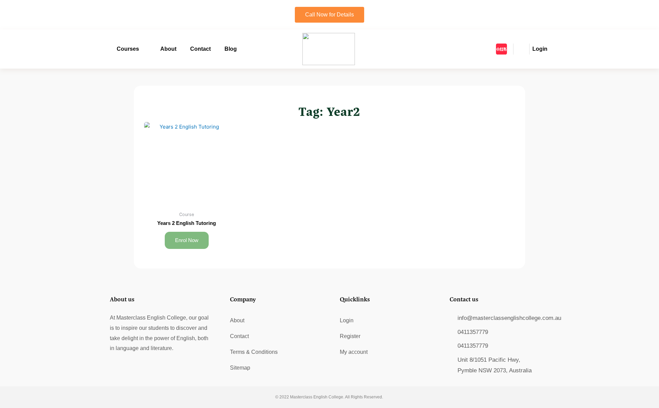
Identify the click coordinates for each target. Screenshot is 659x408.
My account (354, 352)
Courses (128, 49)
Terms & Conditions (254, 352)
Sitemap (240, 368)
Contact (200, 49)
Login (347, 320)
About (168, 49)
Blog (230, 49)
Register (350, 336)
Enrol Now (186, 240)
